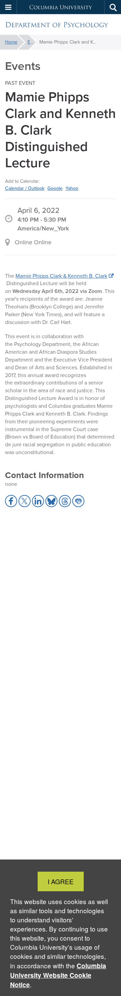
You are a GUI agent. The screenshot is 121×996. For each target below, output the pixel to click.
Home (11, 42)
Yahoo (72, 188)
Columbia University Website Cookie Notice (58, 975)
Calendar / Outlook (24, 188)
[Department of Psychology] (60, 24)
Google (55, 188)
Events (32, 42)
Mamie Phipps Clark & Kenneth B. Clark (61, 276)
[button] (8, 7)
